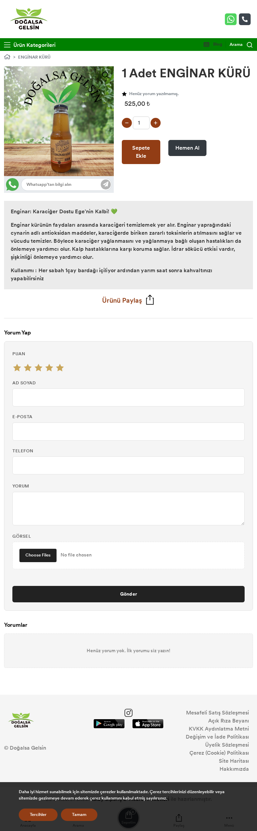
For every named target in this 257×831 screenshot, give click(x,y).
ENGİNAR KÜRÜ (34, 57)
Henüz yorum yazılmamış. (154, 94)
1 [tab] (59, 162)
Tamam (79, 815)
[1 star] (17, 367)
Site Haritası (234, 761)
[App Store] (148, 723)
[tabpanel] (59, 121)
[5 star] (60, 367)
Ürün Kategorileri (34, 45)
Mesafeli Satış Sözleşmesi (217, 712)
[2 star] (27, 367)
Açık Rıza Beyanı (228, 721)
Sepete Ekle (141, 152)
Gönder (128, 594)
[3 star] (38, 367)
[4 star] (49, 367)
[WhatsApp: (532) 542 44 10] (232, 19)
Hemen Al (187, 148)
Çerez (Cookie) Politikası (219, 753)
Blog (217, 44)
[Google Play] (109, 723)
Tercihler (38, 815)
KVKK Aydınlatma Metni (219, 729)
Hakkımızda (234, 769)
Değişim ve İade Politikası (217, 737)
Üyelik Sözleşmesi (227, 745)
